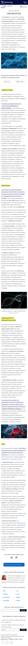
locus (17, 594)
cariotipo (5, 594)
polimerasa (9, 462)
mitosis (18, 600)
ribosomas (19, 523)
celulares (15, 286)
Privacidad (11, 639)
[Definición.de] (7, 2)
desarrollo (12, 547)
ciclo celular (6, 597)
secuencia (21, 515)
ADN (20, 128)
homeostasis (21, 547)
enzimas (11, 335)
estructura (13, 232)
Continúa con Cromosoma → (14, 564)
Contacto (16, 639)
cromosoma (6, 600)
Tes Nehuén (18, 575)
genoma (11, 174)
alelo (4, 590)
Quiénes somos (4, 639)
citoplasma (5, 484)
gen (17, 590)
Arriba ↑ (21, 639)
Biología (4, 5)
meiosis (18, 597)
